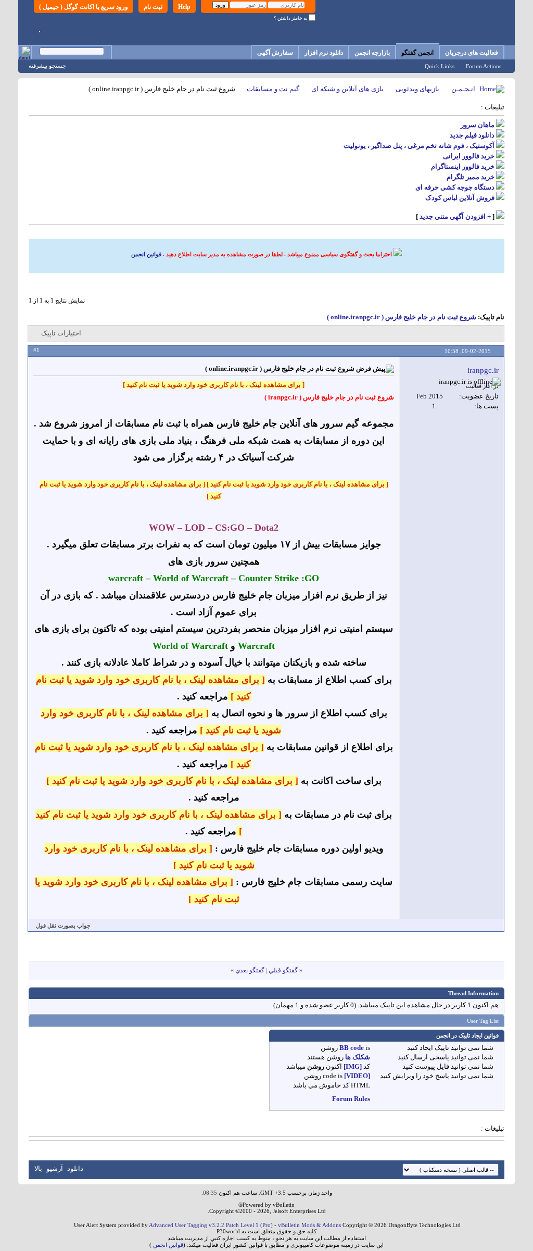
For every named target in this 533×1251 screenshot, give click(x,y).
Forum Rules (351, 1099)
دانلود (75, 1168)
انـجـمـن (463, 89)
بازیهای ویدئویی (417, 89)
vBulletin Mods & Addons (309, 1225)
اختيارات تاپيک (61, 333)
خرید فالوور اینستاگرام (462, 166)
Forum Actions (483, 66)
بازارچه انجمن (372, 52)
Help (184, 6)
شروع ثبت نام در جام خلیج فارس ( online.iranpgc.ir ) (401, 317)
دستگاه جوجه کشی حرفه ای (454, 187)
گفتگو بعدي (249, 970)
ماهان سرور (477, 125)
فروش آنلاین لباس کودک (459, 198)
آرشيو (54, 1168)
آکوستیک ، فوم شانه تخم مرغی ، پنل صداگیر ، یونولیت (419, 145)
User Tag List (483, 1021)
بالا (38, 1168)
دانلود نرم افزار (323, 52)
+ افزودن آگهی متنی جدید (455, 216)
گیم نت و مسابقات (273, 89)
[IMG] (353, 1066)
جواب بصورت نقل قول (63, 925)
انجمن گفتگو (417, 52)
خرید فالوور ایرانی (468, 156)
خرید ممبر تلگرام (470, 177)
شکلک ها (357, 1057)
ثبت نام (153, 6)
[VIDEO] (357, 1076)
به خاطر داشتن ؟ (291, 18)
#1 (36, 350)
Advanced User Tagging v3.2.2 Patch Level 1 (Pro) (211, 1225)
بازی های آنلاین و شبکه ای (347, 89)
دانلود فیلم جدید (472, 135)
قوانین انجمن (146, 254)
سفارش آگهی (275, 52)
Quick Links (439, 66)
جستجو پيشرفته (47, 65)
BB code (351, 1048)
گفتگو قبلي (283, 970)
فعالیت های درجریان (471, 52)
